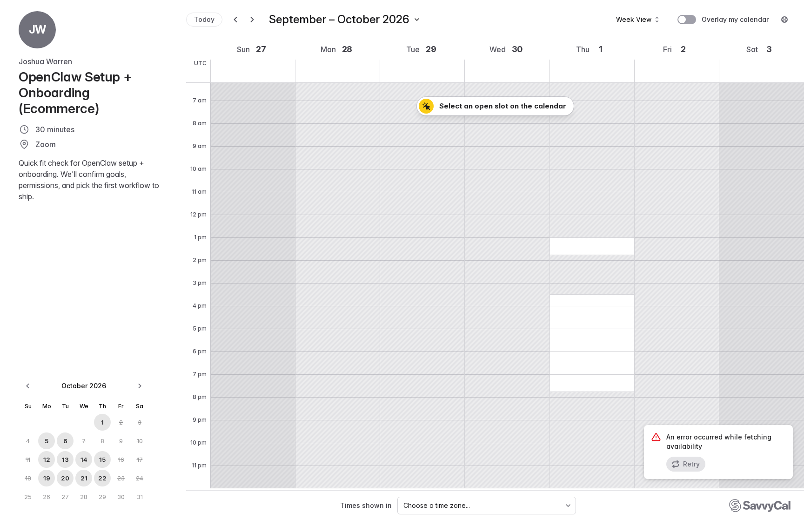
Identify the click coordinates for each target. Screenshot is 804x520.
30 (121, 496)
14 (83, 459)
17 (140, 459)
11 (28, 459)
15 (102, 459)
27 (65, 496)
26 (46, 496)
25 (28, 496)
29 (102, 496)
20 (65, 478)
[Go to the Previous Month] (28, 386)
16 (121, 459)
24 (139, 478)
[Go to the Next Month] (139, 386)
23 (121, 478)
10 (140, 441)
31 (140, 496)
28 (83, 496)
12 (46, 459)
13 (65, 459)
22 (102, 478)
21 (83, 478)
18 (28, 478)
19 (46, 478)
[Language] (784, 19)
